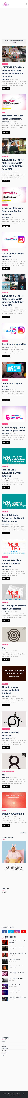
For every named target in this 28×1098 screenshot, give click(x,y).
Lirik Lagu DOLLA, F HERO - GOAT (16, 978)
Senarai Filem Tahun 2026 (14, 991)
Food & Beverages (5, 1050)
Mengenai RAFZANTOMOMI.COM (14, 1093)
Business (4, 1046)
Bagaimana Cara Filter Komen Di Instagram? (12, 117)
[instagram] (17, 931)
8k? (3, 774)
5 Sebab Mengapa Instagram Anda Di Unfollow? (10, 690)
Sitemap (24, 1093)
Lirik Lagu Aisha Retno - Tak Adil (16, 966)
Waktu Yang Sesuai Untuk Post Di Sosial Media (14, 607)
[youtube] (24, 931)
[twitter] (11, 931)
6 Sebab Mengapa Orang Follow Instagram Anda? (13, 429)
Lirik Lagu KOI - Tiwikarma (14, 959)
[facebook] (4, 931)
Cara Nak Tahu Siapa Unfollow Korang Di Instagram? (11, 563)
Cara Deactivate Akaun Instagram (13, 255)
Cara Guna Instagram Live (14, 344)
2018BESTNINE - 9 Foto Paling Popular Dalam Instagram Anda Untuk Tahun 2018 (13, 164)
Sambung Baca (5, 88)
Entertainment (5, 1048)
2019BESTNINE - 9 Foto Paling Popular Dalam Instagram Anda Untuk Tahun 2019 (13, 72)
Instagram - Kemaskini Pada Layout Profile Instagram (12, 211)
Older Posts (23, 832)
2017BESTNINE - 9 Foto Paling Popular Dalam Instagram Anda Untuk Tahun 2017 (13, 300)
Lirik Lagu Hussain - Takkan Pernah (16, 972)
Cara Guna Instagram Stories (12, 385)
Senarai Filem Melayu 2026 (14, 984)
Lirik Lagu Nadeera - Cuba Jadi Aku (16, 947)
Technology (4, 1053)
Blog (3, 1043)
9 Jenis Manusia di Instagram (10, 734)
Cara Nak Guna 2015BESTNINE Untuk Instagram (12, 472)
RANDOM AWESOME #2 (13, 813)
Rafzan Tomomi (5, 79)
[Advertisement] (14, 23)
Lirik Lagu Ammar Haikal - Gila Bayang (17, 953)
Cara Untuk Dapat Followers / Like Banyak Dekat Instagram (13, 518)
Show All (14, 42)
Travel (3, 1055)
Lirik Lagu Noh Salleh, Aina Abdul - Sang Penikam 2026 (17, 941)
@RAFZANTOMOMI (17, 1095)
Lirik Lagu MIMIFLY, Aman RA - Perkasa (17, 997)
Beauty (3, 1041)
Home (4, 1093)
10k (3, 648)
